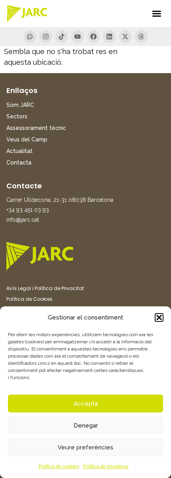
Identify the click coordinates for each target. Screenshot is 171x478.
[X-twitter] (125, 36)
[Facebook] (93, 36)
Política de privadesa (105, 466)
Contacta (18, 162)
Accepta (86, 403)
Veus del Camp (26, 139)
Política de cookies (59, 466)
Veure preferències (85, 447)
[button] (159, 317)
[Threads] (141, 36)
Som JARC (20, 105)
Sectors (16, 116)
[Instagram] (45, 36)
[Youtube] (77, 36)
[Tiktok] (61, 36)
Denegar (86, 425)
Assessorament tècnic (36, 128)
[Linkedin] (109, 36)
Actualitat (19, 151)
